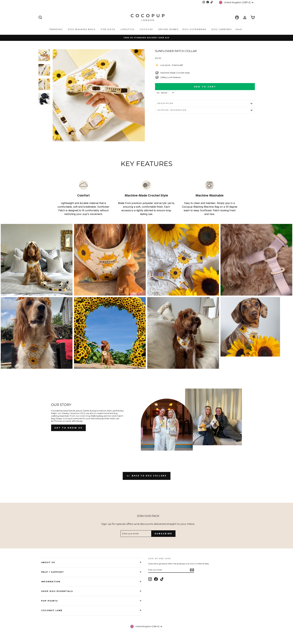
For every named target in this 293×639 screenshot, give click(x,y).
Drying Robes (168, 29)
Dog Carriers (222, 29)
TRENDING (56, 29)
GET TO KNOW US (68, 428)
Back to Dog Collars (148, 476)
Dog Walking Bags (82, 29)
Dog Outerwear (195, 29)
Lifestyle (128, 29)
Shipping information (171, 110)
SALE (239, 29)
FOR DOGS (108, 29)
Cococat (147, 29)
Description (165, 103)
